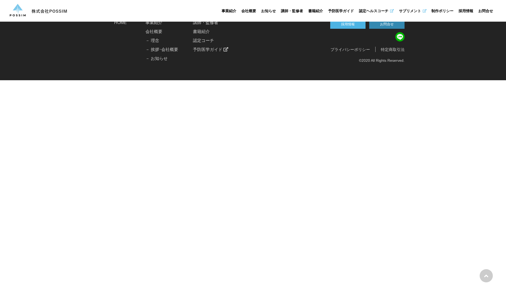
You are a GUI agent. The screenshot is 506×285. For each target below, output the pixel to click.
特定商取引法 (393, 49)
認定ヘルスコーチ (373, 11)
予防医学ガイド (341, 11)
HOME (120, 22)
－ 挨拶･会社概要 (161, 49)
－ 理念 (152, 40)
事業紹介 (229, 11)
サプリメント (410, 11)
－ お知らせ (156, 58)
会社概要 (248, 11)
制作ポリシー (442, 11)
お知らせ (268, 11)
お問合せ (485, 11)
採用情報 (466, 11)
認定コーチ (203, 40)
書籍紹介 (315, 11)
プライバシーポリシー (350, 49)
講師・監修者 (292, 11)
